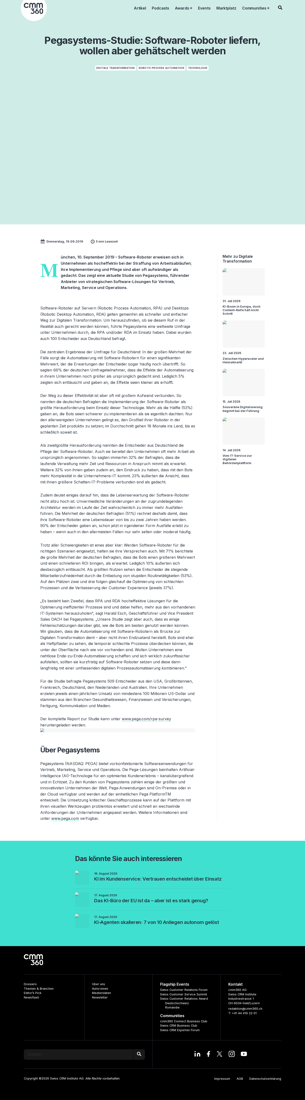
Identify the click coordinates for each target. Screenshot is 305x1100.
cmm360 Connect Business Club (183, 1021)
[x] (219, 1054)
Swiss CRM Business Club (178, 1025)
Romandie (172, 1007)
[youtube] (243, 1054)
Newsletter (100, 997)
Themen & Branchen (39, 988)
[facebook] (208, 1054)
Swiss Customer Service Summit (183, 994)
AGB (240, 1078)
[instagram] (231, 1054)
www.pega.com (65, 818)
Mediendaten (101, 993)
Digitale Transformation (115, 68)
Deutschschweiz (177, 1003)
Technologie (197, 68)
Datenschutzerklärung (265, 1078)
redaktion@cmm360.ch (245, 1008)
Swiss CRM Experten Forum (180, 1030)
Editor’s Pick (32, 993)
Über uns (98, 984)
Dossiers (30, 984)
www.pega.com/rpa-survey (146, 718)
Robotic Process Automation (161, 68)
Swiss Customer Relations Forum (184, 990)
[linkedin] (197, 1054)
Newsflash (31, 997)
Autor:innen (100, 988)
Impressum (222, 1078)
